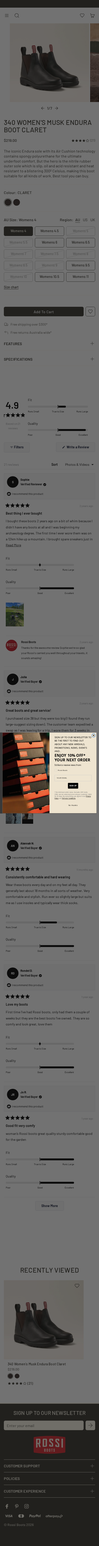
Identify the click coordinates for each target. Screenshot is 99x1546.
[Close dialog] (94, 735)
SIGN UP (73, 786)
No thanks (73, 805)
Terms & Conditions (69, 799)
